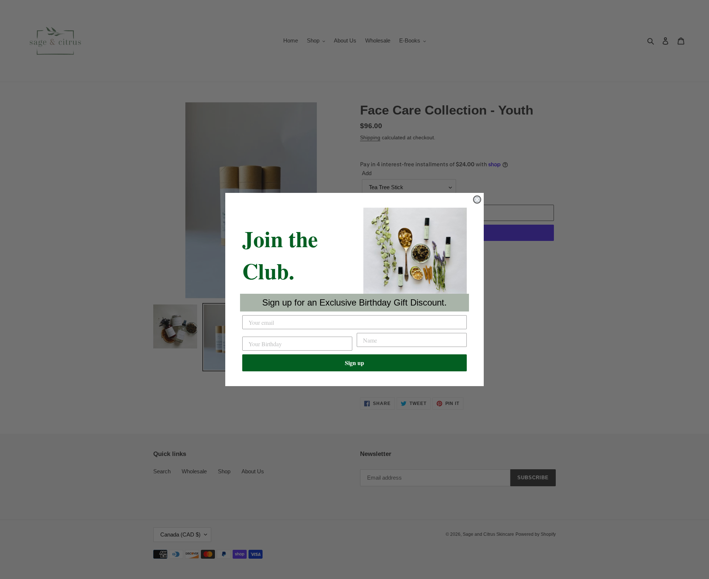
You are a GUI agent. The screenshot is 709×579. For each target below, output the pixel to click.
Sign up (354, 362)
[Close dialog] (477, 199)
